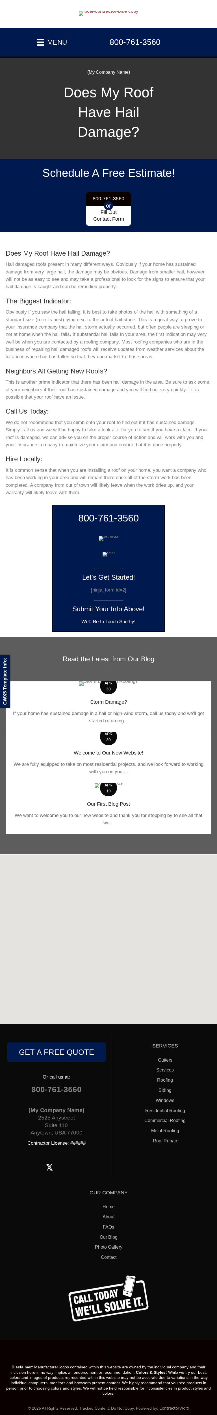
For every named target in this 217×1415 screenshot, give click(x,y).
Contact (108, 1257)
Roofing (165, 1080)
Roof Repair (165, 1140)
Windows (165, 1100)
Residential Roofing (165, 1110)
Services (165, 1070)
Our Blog (109, 1237)
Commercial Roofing (165, 1120)
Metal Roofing (165, 1130)
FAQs (108, 1227)
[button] (56, 1052)
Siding (165, 1090)
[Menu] (108, 1348)
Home (109, 1206)
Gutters (165, 1060)
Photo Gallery (108, 1247)
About (108, 1216)
